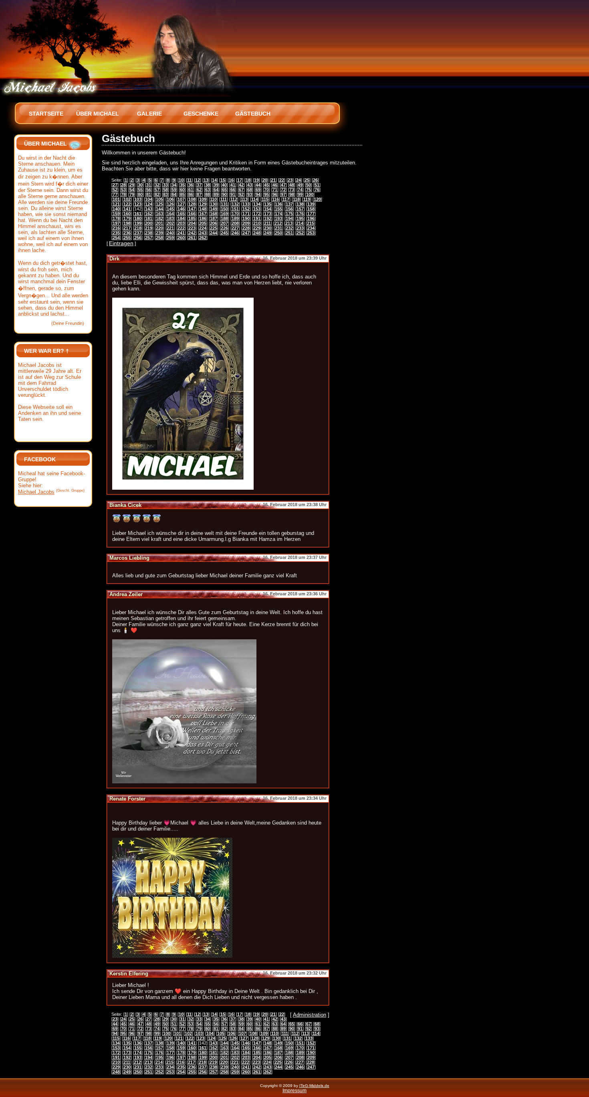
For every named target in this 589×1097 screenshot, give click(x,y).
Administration (309, 1015)
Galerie (149, 113)
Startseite (46, 113)
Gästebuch (252, 113)
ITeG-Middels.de (314, 1085)
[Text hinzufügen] (75, 143)
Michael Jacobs (36, 492)
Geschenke (201, 113)
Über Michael (97, 113)
